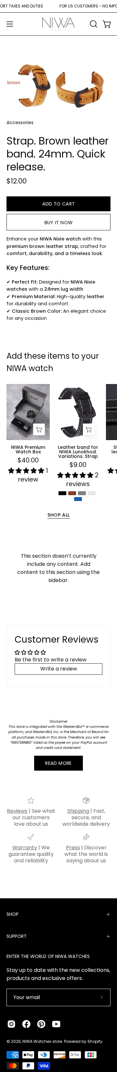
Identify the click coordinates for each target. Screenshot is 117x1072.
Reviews (17, 811)
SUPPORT (16, 936)
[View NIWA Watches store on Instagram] (11, 1024)
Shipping (78, 811)
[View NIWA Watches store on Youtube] (56, 1024)
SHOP (12, 914)
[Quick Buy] (89, 429)
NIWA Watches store (42, 1041)
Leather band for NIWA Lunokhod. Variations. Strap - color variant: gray (82, 493)
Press (73, 847)
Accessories (19, 122)
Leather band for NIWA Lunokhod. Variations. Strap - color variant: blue (78, 499)
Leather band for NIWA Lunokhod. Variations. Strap (78, 452)
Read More (58, 763)
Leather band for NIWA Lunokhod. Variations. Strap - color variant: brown (72, 493)
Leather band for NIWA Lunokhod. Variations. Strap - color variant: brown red (92, 493)
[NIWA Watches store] (58, 23)
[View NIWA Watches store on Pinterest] (41, 1024)
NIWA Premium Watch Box (28, 449)
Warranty (24, 847)
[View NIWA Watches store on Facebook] (26, 1024)
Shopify (94, 1041)
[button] (93, 24)
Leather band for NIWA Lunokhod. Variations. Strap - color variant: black (62, 493)
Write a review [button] (58, 668)
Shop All (58, 515)
